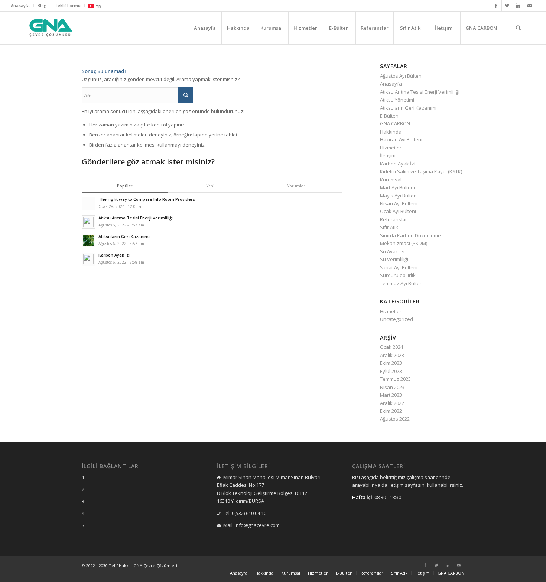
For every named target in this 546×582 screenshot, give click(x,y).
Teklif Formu (68, 5)
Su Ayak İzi (392, 251)
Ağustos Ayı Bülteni (401, 76)
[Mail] (529, 5)
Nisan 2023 (392, 387)
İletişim (388, 155)
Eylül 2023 (391, 371)
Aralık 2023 (392, 355)
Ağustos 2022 (395, 418)
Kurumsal (391, 179)
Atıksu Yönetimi (397, 99)
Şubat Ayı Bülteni (398, 267)
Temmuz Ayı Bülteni (402, 283)
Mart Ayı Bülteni (397, 187)
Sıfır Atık (389, 227)
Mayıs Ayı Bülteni (399, 195)
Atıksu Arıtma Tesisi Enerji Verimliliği (419, 92)
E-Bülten (389, 115)
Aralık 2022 (392, 403)
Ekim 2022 (391, 411)
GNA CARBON (395, 123)
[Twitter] (507, 5)
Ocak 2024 (391, 347)
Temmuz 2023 (395, 379)
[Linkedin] (518, 5)
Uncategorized (396, 319)
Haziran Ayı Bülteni (401, 139)
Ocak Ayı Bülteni (398, 211)
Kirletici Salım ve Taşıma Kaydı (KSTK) (421, 171)
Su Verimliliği (394, 259)
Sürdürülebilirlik (398, 275)
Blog (42, 5)
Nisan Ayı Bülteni (398, 203)
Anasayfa (20, 5)
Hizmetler (391, 147)
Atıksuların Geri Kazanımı (408, 107)
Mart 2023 (391, 395)
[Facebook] (496, 5)
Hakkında (391, 131)
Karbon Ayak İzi (397, 163)
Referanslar (393, 219)
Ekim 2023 (391, 363)
